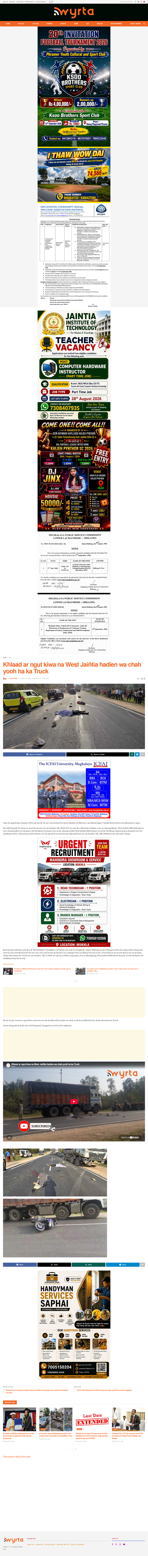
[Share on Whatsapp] (132, 754)
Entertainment (116, 24)
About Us (5, 2)
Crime (76, 24)
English (100, 24)
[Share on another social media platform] (142, 754)
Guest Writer (135, 24)
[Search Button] (144, 23)
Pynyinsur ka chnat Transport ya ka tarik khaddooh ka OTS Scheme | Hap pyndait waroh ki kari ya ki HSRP (92, 1436)
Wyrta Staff (13, 678)
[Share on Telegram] (137, 754)
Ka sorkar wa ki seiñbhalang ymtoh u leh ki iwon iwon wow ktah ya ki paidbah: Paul (112, 970)
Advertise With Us (29, 2)
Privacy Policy (20, 2)
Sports (63, 24)
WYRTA (10, 1547)
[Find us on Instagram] (141, 2)
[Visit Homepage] (74, 12)
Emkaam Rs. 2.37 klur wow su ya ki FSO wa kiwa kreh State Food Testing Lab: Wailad (127, 1436)
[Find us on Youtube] (144, 2)
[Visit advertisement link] (74, 167)
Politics (21, 24)
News (10, 657)
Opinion (49, 24)
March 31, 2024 (26, 678)
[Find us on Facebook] (135, 2)
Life (87, 24)
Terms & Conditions (41, 2)
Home (8, 24)
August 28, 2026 (20, 973)
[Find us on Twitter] (138, 2)
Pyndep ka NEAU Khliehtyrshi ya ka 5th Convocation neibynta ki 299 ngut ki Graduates (42, 970)
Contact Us (12, 2)
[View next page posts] (76, 981)
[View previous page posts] (72, 981)
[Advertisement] (74, 1002)
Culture (35, 24)
